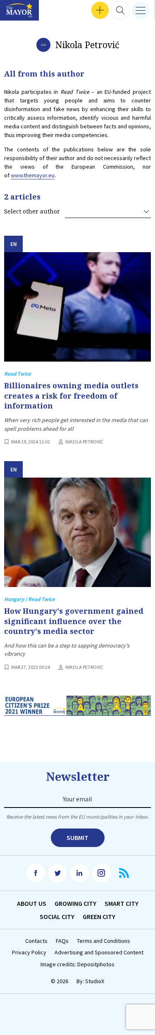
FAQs (62, 941)
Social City (57, 916)
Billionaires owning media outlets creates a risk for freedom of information (71, 396)
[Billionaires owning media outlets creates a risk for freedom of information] (77, 307)
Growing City (75, 903)
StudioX (94, 981)
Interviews (20, 10)
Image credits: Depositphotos (77, 964)
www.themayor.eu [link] (33, 175)
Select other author (32, 211)
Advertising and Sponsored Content (99, 952)
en (13, 244)
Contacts (36, 941)
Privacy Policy (29, 952)
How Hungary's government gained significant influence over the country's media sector (73, 621)
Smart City (121, 903)
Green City (99, 916)
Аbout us (31, 903)
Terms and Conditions (103, 941)
